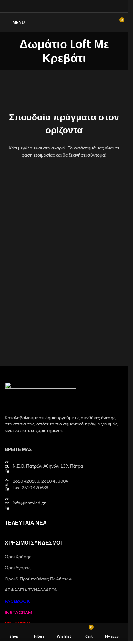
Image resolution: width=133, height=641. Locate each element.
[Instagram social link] (64, 6)
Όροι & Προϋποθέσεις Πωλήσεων (38, 578)
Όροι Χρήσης (18, 556)
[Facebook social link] (56, 6)
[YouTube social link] (72, 6)
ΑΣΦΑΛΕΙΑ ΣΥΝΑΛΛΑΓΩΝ (31, 589)
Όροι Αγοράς (18, 567)
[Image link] (40, 394)
